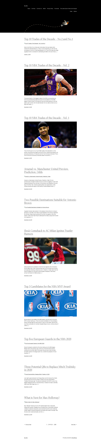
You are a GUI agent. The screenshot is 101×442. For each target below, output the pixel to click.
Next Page (74, 424)
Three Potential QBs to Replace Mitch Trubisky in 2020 (50, 368)
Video (71, 11)
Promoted (56, 8)
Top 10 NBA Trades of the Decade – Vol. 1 (46, 117)
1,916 (55, 424)
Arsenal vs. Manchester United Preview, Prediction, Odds (46, 170)
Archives (33, 8)
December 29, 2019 (28, 189)
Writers (75, 11)
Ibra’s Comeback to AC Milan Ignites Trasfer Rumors (48, 232)
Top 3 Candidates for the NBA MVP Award (47, 286)
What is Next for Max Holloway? (42, 397)
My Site (26, 5)
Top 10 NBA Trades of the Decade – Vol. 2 (46, 65)
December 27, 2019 (28, 275)
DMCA (44, 8)
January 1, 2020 (27, 54)
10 (51, 424)
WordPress (74, 437)
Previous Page (27, 424)
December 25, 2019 (28, 355)
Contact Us (39, 8)
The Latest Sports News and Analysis (68, 8)
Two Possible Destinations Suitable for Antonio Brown (50, 201)
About (29, 8)
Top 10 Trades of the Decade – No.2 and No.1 (48, 39)
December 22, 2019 (28, 414)
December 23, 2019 (28, 386)
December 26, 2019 (28, 328)
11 (52, 424)
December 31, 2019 (28, 107)
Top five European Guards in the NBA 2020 (47, 339)
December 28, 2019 (28, 219)
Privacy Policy (50, 8)
